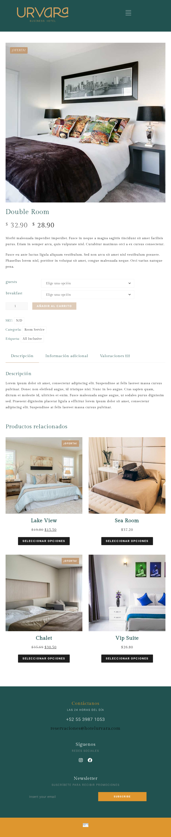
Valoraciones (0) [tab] (115, 356)
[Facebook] (90, 760)
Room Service (34, 330)
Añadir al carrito (54, 306)
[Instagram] (81, 760)
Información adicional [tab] (66, 356)
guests (11, 282)
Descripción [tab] (22, 356)
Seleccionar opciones (43, 541)
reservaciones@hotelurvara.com (85, 728)
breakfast (14, 293)
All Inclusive (32, 339)
